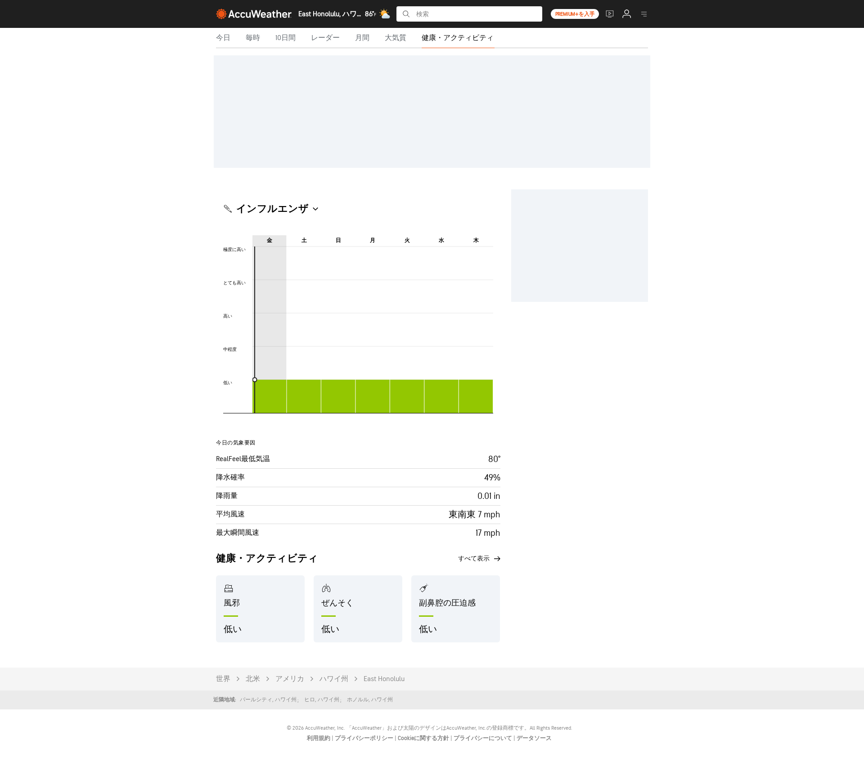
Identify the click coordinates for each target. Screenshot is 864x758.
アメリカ (289, 679)
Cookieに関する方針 (424, 738)
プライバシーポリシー (365, 738)
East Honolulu (384, 679)
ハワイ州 (334, 679)
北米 (253, 679)
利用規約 (319, 738)
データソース (534, 738)
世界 (223, 679)
